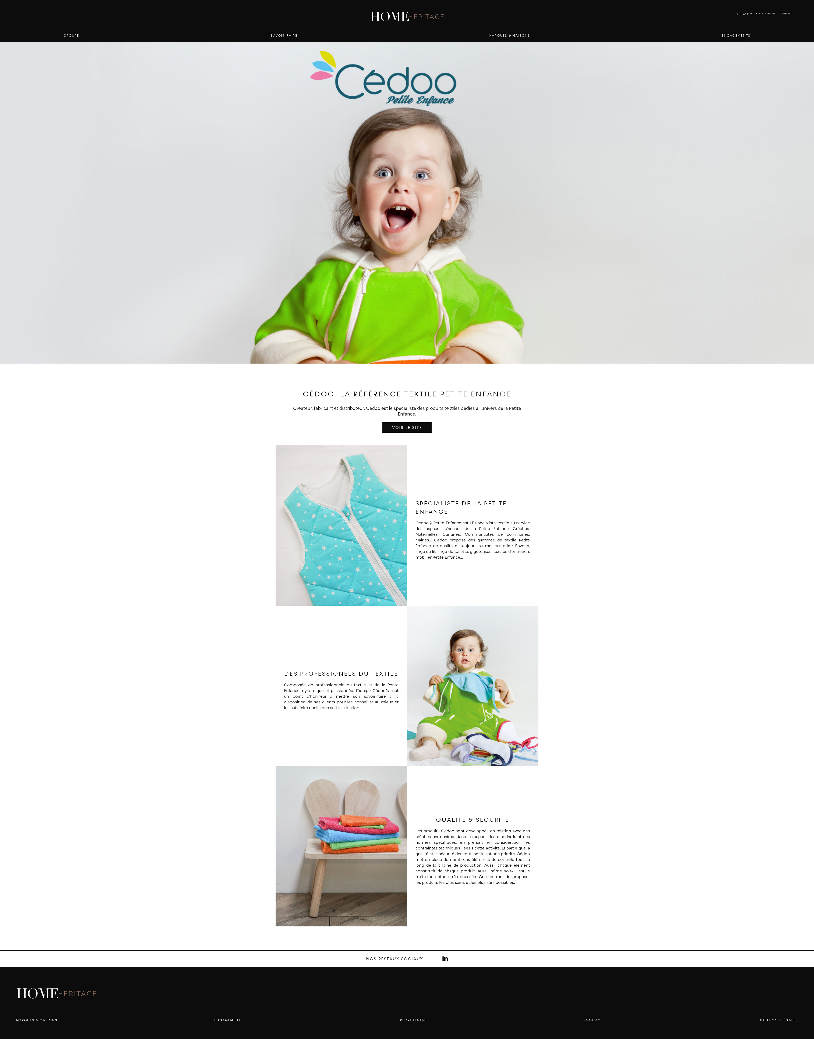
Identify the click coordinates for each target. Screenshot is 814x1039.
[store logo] (407, 16)
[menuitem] (766, 13)
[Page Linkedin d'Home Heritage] (445, 958)
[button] (744, 14)
